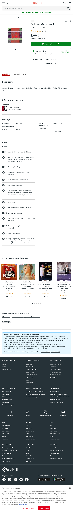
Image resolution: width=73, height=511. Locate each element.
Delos (33, 28)
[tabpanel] (15, 35)
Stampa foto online (31, 383)
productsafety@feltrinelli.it (50, 352)
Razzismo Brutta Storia (56, 402)
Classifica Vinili (30, 439)
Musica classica (17, 317)
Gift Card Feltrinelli (31, 369)
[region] (36, 498)
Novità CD (29, 428)
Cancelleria (29, 456)
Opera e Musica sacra (32, 317)
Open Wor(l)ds (30, 458)
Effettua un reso (6, 397)
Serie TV (52, 436)
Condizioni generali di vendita (35, 391)
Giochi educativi (7, 453)
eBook (4, 436)
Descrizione (6, 74)
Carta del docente (31, 375)
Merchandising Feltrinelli (57, 450)
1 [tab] (15, 49)
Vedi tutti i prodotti (15, 109)
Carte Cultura (30, 372)
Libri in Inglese (6, 431)
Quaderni (28, 461)
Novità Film (53, 428)
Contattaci (5, 402)
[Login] (8, 3)
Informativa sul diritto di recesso (35, 394)
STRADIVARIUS (41, 38)
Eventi (4, 367)
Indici (27, 380)
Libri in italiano (6, 426)
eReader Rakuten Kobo (56, 458)
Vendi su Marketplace (56, 372)
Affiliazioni (53, 367)
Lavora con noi (6, 369)
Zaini (27, 453)
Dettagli (16, 74)
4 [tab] (38, 303)
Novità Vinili (29, 436)
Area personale (6, 391)
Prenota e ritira (30, 367)
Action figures (6, 461)
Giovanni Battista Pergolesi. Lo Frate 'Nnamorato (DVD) (64, 285)
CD (27, 426)
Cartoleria (29, 448)
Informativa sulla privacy (33, 397)
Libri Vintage (5, 434)
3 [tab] (36, 303)
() (42, 31)
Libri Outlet (5, 428)
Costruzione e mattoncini (9, 450)
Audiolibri (5, 439)
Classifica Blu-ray (55, 434)
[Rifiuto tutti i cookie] (70, 488)
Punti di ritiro (29, 377)
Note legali (6, 322)
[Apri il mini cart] (69, 3)
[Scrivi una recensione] (45, 31)
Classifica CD (30, 431)
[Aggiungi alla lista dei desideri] (66, 21)
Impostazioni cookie (29, 508)
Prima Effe (52, 377)
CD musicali (6, 317)
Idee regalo (53, 448)
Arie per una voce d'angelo (27, 285)
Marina (9, 285)
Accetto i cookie (44, 508)
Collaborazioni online (56, 375)
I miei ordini (5, 394)
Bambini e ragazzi (55, 439)
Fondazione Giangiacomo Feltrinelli (60, 397)
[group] (36, 12)
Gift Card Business (55, 369)
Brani (25, 74)
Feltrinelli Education (55, 399)
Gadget (52, 456)
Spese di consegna (8, 405)
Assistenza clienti (7, 399)
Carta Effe (29, 364)
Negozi (4, 364)
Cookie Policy (23, 504)
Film (51, 426)
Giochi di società (7, 456)
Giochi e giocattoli (7, 448)
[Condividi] (70, 21)
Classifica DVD (54, 431)
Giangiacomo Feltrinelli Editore (58, 394)
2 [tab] (34, 303)
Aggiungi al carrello (52, 44)
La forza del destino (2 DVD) (45, 285)
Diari (27, 450)
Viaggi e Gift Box (54, 453)
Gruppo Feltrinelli (54, 391)
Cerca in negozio (51, 64)
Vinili (27, 434)
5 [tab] (40, 303)
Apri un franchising (55, 364)
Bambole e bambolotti (8, 458)
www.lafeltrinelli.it (10, 342)
